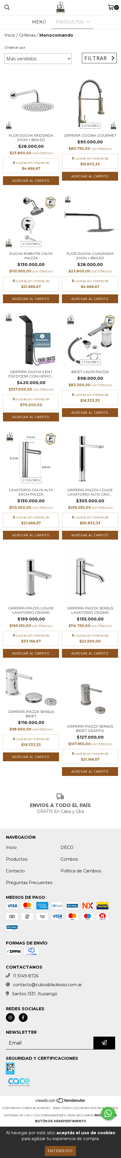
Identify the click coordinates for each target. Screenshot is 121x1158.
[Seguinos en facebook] (23, 1017)
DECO (66, 847)
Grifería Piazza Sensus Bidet (31, 713)
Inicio (9, 35)
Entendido (60, 1150)
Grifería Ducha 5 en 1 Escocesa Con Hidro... (31, 373)
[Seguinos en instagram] (10, 1017)
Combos (69, 859)
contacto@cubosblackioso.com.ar (47, 984)
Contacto (15, 871)
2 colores (90, 126)
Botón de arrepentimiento (60, 1121)
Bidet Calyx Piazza (90, 371)
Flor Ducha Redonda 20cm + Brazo (31, 137)
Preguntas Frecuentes (29, 882)
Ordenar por (15, 47)
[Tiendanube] (60, 1102)
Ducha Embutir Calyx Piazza (31, 255)
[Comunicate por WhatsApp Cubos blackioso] (108, 1113)
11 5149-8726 (25, 976)
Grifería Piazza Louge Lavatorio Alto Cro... (90, 492)
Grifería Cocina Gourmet (90, 135)
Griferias (27, 35)
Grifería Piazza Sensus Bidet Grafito (90, 728)
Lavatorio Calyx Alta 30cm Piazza (31, 492)
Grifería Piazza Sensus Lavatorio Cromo (90, 610)
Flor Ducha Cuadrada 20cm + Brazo (90, 255)
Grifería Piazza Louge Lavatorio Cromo (31, 610)
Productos (16, 859)
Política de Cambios (80, 871)
